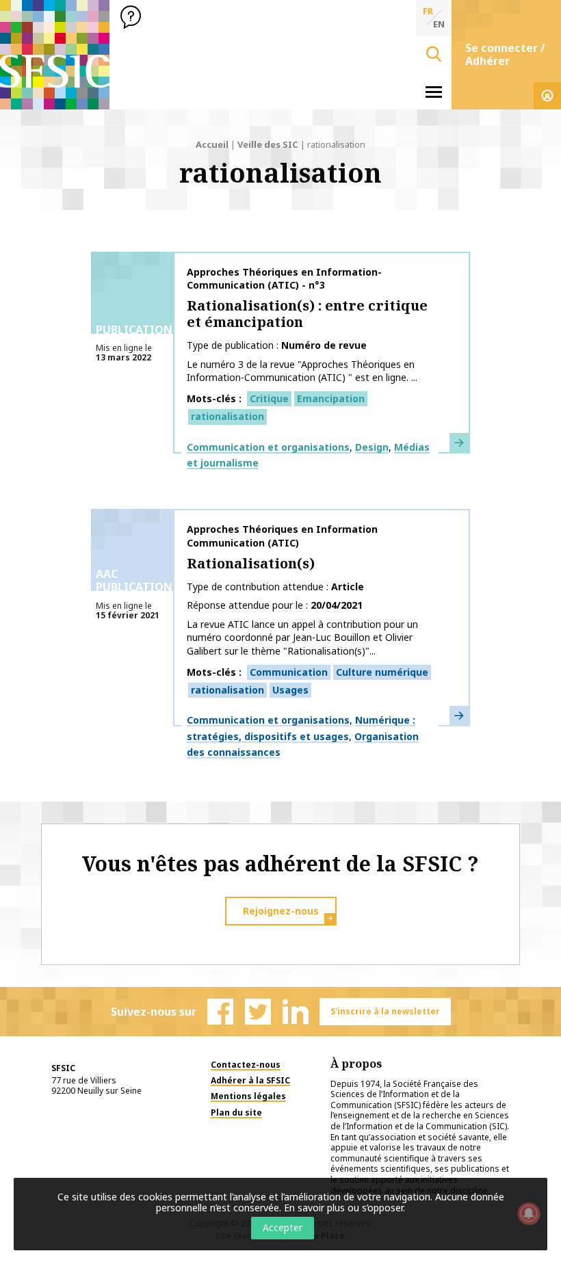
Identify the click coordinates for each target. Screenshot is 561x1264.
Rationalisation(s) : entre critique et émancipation (307, 313)
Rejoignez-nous (281, 910)
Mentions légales (248, 1096)
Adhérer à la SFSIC (250, 1080)
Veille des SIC (267, 144)
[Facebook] (220, 1011)
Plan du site (236, 1112)
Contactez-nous (245, 1064)
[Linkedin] (295, 1011)
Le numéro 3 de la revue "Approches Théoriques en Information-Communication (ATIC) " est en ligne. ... (302, 371)
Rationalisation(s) (251, 563)
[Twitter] (258, 1011)
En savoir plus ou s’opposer (343, 1207)
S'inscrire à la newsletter (385, 1011)
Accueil (212, 144)
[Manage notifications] (529, 1213)
